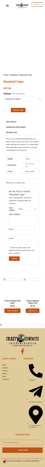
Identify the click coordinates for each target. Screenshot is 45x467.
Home (5, 75)
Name (11, 229)
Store (4, 376)
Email (11, 238)
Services (5, 371)
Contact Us (5, 379)
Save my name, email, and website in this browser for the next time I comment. (21, 250)
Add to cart (18, 110)
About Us (5, 368)
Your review (15, 214)
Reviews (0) (11, 132)
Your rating (12, 209)
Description (11, 122)
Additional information (16, 127)
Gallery (4, 373)
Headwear (14, 75)
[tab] (23, 121)
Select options (12, 311)
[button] (7, 6)
